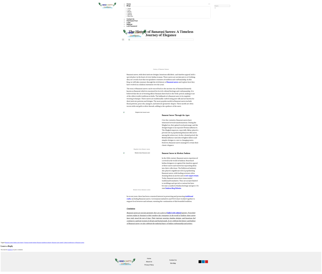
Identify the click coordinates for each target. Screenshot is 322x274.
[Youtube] (206, 261)
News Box (130, 16)
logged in (10, 249)
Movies (129, 11)
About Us (149, 262)
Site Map (173, 263)
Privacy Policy (149, 265)
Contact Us (130, 19)
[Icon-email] (200, 261)
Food (128, 10)
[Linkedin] (203, 261)
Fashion (129, 13)
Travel (129, 8)
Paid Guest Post (132, 21)
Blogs (129, 6)
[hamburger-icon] (209, 4)
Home (129, 4)
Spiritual (129, 14)
